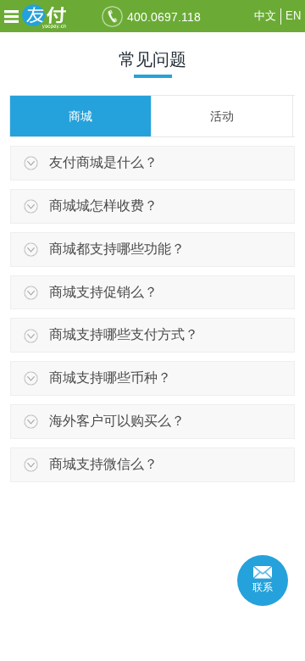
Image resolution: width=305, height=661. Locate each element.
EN (293, 15)
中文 (265, 15)
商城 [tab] (80, 116)
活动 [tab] (222, 116)
